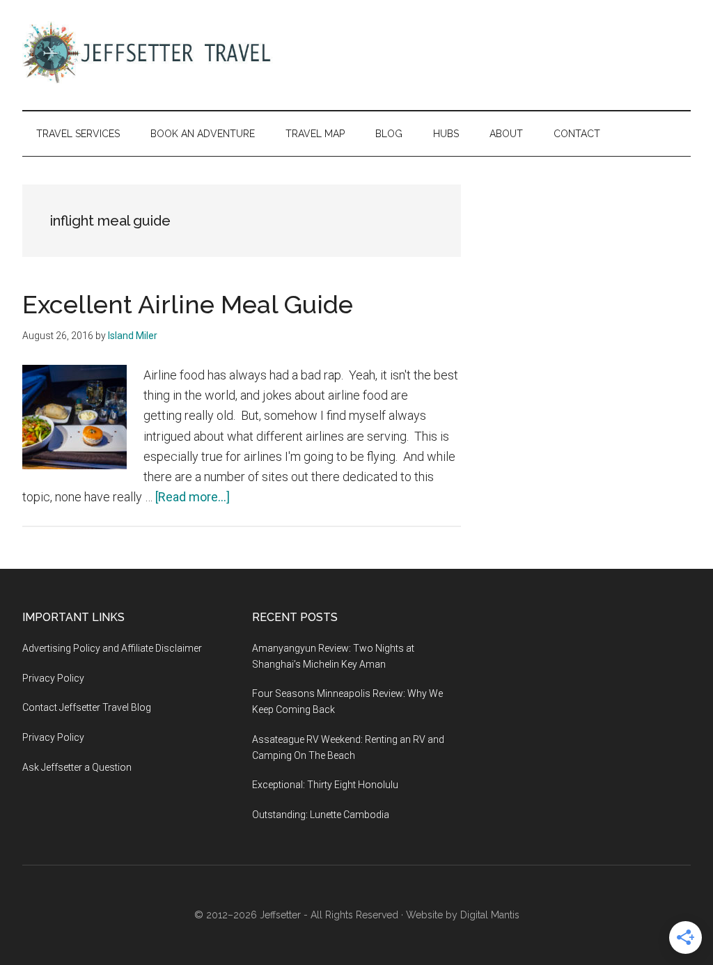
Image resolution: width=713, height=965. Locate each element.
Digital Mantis (489, 914)
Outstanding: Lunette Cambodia (320, 814)
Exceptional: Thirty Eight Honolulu (325, 784)
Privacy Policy (53, 678)
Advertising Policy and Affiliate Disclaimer (112, 648)
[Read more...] (192, 496)
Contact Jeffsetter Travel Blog (86, 707)
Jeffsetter (280, 914)
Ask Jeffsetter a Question (77, 767)
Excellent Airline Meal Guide (187, 304)
